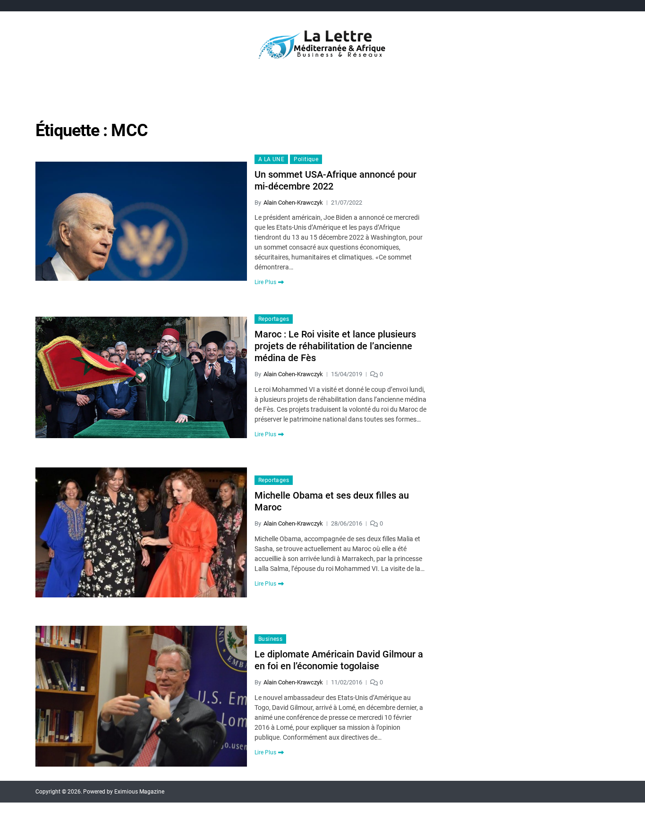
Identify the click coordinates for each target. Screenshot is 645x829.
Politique (306, 159)
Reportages (273, 319)
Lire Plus (265, 282)
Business (270, 639)
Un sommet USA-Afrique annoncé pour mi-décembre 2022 (335, 180)
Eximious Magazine (139, 791)
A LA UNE (271, 159)
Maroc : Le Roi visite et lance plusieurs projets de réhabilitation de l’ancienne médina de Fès (335, 345)
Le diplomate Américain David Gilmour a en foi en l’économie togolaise (339, 660)
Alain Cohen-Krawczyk (293, 202)
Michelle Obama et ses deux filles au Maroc (332, 501)
